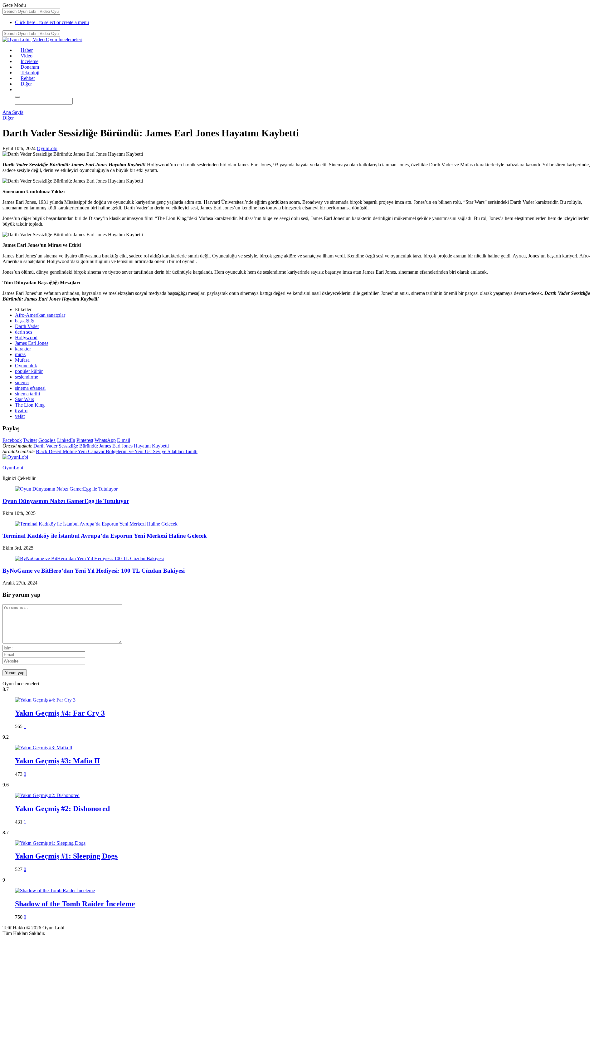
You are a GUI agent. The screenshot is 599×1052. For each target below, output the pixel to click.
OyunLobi (47, 148)
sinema (22, 382)
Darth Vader (27, 326)
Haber (27, 50)
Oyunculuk (26, 365)
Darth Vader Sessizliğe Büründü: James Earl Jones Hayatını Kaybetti (101, 445)
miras (20, 354)
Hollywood (26, 337)
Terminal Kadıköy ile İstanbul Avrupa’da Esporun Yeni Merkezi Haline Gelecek (104, 535)
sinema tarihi (27, 393)
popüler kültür (29, 371)
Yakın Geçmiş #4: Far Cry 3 (60, 713)
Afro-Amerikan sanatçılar (40, 315)
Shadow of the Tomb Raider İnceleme (75, 904)
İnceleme (29, 61)
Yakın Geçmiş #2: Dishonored (62, 809)
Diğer (26, 83)
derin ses (23, 332)
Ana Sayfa (12, 112)
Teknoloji (30, 72)
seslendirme (26, 376)
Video (26, 55)
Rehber (28, 78)
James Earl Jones (31, 343)
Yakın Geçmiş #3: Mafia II (57, 761)
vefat (20, 416)
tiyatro (21, 410)
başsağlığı (24, 320)
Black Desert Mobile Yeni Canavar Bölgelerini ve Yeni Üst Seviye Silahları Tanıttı (116, 451)
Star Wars (24, 399)
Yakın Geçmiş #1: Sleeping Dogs (66, 856)
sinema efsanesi (30, 388)
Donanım (30, 67)
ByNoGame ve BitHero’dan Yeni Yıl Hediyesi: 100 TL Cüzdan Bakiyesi (93, 570)
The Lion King (30, 405)
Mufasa (22, 360)
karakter (23, 348)
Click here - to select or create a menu (52, 22)
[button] (18, 89)
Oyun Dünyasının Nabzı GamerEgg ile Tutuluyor (65, 501)
